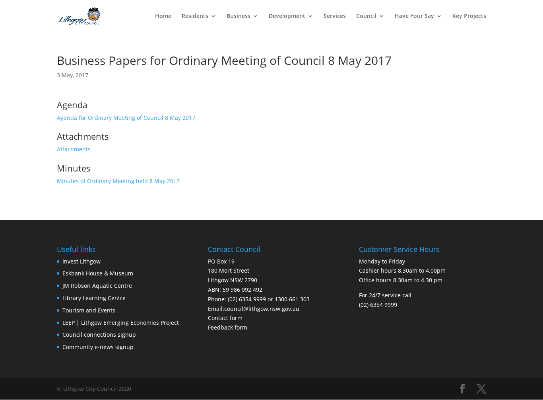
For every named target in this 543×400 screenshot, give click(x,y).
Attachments (74, 149)
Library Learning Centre (94, 298)
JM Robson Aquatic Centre (97, 285)
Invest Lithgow (81, 261)
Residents (195, 16)
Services (335, 16)
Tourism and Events (88, 310)
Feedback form (227, 327)
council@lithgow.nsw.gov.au (261, 308)
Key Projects (469, 16)
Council (366, 16)
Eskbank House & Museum (97, 273)
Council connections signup (99, 334)
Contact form (225, 318)
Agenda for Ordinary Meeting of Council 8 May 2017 (126, 117)
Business (238, 16)
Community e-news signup (98, 347)
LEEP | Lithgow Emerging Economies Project (120, 322)
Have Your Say (414, 16)
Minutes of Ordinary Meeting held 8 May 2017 (118, 181)
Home (163, 16)
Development (287, 16)
